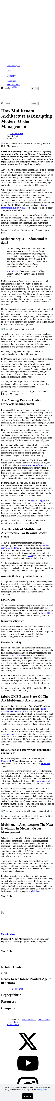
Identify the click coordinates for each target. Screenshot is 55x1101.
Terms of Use (13, 1024)
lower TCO (46, 613)
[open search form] (2, 101)
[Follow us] (28, 1051)
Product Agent (13, 65)
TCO (30, 555)
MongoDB (6, 761)
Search (35, 88)
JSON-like (45, 763)
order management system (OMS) (25, 206)
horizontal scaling (44, 781)
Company (11, 76)
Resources (11, 81)
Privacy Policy (42, 1090)
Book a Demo (18, 989)
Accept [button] (27, 1096)
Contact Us (12, 87)
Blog (9, 70)
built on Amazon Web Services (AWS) (23, 710)
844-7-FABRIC (29, 1019)
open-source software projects (37, 465)
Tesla (33, 500)
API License (44, 1019)
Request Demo (13, 84)
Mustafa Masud (16, 133)
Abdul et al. (13, 271)
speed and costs (8, 734)
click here (35, 891)
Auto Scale (17, 655)
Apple (42, 500)
